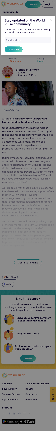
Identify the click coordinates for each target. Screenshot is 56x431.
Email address (13, 40)
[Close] (51, 19)
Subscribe (13, 49)
